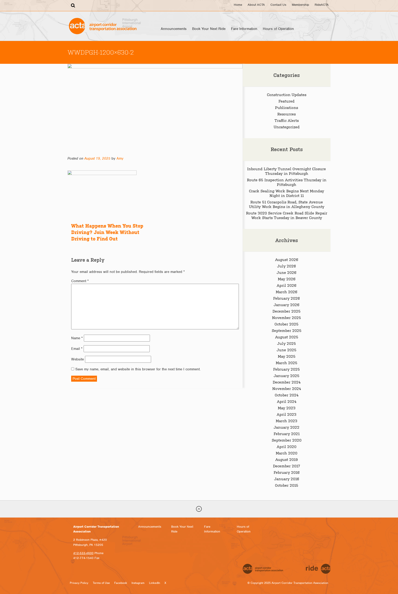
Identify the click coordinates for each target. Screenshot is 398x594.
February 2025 (286, 369)
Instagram (138, 583)
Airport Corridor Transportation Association (102, 26)
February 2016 (287, 472)
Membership (300, 5)
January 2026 (286, 304)
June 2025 (286, 349)
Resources (286, 113)
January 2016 (286, 478)
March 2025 (286, 362)
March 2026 (286, 291)
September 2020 (286, 440)
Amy (120, 158)
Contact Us (278, 5)
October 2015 (286, 485)
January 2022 (286, 427)
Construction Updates (286, 94)
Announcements (174, 28)
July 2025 (286, 343)
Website (77, 359)
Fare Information (244, 28)
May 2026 (287, 278)
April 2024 (286, 401)
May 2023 (287, 407)
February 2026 (286, 298)
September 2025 (286, 330)
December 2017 (286, 465)
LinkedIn (154, 583)
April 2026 (286, 285)
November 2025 (286, 317)
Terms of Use (101, 583)
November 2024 (286, 388)
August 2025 (286, 336)
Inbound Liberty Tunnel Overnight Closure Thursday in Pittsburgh (286, 171)
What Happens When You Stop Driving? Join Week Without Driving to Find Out (107, 232)
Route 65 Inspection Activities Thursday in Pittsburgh (286, 182)
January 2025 (286, 375)
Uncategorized (287, 126)
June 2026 (286, 272)
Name (77, 338)
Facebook (120, 583)
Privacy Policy (79, 583)
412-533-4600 (83, 553)
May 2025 (287, 356)
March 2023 (286, 420)
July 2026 (286, 265)
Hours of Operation (278, 28)
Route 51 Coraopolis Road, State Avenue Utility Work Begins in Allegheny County (286, 204)
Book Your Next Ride (208, 28)
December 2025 (286, 311)
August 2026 (286, 259)
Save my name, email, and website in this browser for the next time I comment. (138, 369)
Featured (286, 101)
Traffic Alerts (287, 120)
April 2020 (286, 446)
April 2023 (286, 414)
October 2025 (286, 324)
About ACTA (256, 5)
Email (76, 348)
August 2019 (286, 459)
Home (238, 5)
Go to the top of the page (199, 509)
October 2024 (286, 394)
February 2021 (287, 433)
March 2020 (286, 453)
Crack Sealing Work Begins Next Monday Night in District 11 (286, 193)
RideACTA (322, 5)
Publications (286, 107)
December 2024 (287, 382)
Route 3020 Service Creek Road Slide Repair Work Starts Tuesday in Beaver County (286, 215)
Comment (80, 281)
